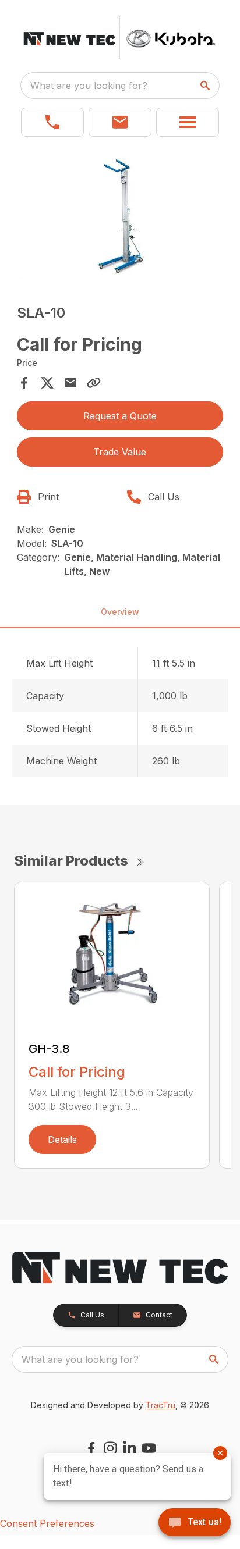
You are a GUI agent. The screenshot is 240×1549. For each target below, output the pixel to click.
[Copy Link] (94, 383)
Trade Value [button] (119, 452)
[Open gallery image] (120, 217)
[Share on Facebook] (24, 383)
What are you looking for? (88, 85)
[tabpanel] (120, 219)
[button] (52, 122)
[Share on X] (47, 383)
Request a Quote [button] (120, 416)
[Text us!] (194, 1523)
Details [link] (62, 1139)
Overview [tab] (120, 612)
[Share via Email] (70, 383)
